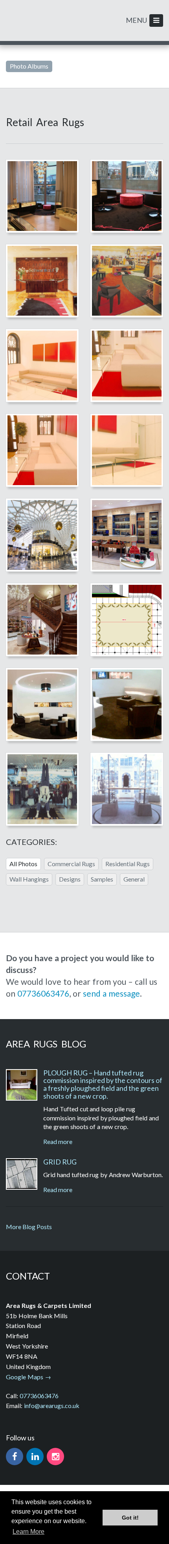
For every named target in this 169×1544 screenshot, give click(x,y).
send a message (111, 993)
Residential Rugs (127, 863)
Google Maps (24, 1376)
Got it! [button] (130, 1517)
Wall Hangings (29, 879)
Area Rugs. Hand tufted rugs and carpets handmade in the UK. (34, 18)
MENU (142, 20)
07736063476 (43, 993)
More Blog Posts (29, 1226)
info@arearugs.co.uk (51, 1405)
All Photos (23, 863)
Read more (57, 1141)
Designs (70, 879)
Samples (102, 879)
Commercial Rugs (71, 863)
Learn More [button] (28, 1531)
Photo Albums (29, 66)
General (134, 879)
